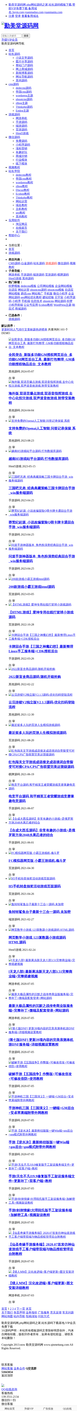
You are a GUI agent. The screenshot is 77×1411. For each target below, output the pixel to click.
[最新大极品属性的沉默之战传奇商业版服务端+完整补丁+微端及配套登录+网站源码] (42, 998)
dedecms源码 (23, 87)
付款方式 (43, 1316)
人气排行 (18, 329)
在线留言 (21, 227)
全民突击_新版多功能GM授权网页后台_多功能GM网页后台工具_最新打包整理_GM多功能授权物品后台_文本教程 (42, 359)
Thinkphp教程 (24, 197)
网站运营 (21, 201)
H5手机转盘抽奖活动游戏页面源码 (35, 886)
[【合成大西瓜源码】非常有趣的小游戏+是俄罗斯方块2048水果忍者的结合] (42, 822)
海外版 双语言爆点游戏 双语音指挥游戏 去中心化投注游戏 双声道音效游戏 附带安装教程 (42, 398)
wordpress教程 (24, 182)
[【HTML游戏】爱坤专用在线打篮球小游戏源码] (40, 604)
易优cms (26, 293)
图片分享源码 (24, 61)
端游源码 (21, 125)
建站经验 (48, 297)
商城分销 (21, 155)
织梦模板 (14, 285)
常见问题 (68, 1312)
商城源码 (21, 308)
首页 (11, 50)
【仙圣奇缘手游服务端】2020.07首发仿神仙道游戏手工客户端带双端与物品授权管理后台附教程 (42, 1249)
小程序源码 (23, 144)
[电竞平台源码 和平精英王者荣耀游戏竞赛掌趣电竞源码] (42, 788)
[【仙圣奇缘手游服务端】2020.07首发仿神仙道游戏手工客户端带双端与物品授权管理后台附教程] (42, 1236)
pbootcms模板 (55, 289)
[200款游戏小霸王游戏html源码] (29, 578)
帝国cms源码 (24, 91)
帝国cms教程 (24, 178)
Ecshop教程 (23, 193)
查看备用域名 (30, 15)
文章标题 (30, 329)
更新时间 (7, 329)
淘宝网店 (21, 224)
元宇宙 (59, 297)
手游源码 (21, 121)
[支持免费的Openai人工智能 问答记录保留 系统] (39, 420)
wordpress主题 (24, 95)
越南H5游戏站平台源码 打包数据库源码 (38, 459)
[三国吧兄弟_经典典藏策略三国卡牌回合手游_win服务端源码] (42, 480)
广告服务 (43, 1312)
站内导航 (19, 1316)
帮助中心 (14, 235)
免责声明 (19, 1312)
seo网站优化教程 (31, 297)
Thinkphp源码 (24, 106)
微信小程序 (60, 293)
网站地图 (7, 1316)
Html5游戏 (22, 133)
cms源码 (14, 84)
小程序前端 (16, 304)
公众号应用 (31, 304)
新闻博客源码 (24, 72)
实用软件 (14, 220)
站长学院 (14, 171)
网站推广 (37, 293)
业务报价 (31, 1312)
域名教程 (21, 205)
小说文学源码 (24, 57)
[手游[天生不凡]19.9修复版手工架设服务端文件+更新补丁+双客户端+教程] (42, 1168)
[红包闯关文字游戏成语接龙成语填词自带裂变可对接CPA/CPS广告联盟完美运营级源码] (42, 754)
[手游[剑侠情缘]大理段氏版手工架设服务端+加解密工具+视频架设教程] (42, 1202)
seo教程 (20, 212)
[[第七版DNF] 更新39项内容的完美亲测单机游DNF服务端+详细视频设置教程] (42, 1032)
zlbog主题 (22, 103)
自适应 (13, 289)
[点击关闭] (1, 1382)
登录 (18, 15)
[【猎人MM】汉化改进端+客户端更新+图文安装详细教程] (42, 1275)
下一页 (20, 1308)
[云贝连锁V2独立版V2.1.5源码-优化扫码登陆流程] (41, 694)
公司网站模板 (45, 285)
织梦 (70, 301)
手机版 (48, 293)
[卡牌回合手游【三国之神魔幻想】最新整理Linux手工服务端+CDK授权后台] (42, 638)
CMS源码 (14, 263)
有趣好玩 (21, 152)
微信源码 (14, 137)
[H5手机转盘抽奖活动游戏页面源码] (32, 878)
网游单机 (21, 118)
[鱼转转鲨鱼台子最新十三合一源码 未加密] (36, 904)
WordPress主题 (62, 304)
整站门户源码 (24, 65)
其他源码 (21, 80)
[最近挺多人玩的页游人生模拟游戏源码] (34, 724)
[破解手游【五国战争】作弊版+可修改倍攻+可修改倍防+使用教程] (42, 1066)
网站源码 (60, 301)
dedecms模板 (28, 285)
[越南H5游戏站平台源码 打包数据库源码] (35, 451)
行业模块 (21, 159)
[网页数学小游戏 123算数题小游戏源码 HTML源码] (41, 929)
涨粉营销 (21, 148)
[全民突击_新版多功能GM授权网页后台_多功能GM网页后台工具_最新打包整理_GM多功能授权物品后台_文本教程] (42, 346)
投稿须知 (31, 1316)
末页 (29, 1308)
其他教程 (21, 216)
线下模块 (21, 163)
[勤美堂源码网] (20, 25)
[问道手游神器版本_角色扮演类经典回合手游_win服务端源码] (42, 548)
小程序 (16, 301)
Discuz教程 (22, 190)
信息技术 (36, 301)
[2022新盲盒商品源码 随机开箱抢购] (32, 668)
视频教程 (14, 167)
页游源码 (21, 129)
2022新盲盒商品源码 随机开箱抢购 (35, 677)
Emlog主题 (22, 110)
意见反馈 (56, 1312)
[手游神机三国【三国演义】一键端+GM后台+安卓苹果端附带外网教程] (42, 1100)
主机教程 (21, 208)
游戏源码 (14, 114)
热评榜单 (41, 329)
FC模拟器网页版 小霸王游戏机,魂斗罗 (37, 861)
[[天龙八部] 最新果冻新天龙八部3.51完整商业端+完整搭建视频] (42, 964)
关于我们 (21, 231)
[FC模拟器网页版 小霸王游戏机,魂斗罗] (34, 852)
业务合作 (19, 1368)
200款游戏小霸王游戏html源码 (32, 587)
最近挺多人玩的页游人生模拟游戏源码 (37, 733)
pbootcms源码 (24, 99)
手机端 (25, 301)
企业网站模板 (63, 285)
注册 (11, 15)
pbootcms (48, 301)
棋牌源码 (63, 274)
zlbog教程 (22, 186)
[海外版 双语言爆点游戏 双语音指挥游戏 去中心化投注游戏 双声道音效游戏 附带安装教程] (42, 385)
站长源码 (14, 53)
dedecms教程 (23, 174)
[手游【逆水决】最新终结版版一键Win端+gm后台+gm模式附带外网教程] (42, 1134)
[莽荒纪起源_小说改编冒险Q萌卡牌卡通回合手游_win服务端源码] (42, 514)
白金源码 (27, 263)
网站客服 (7, 1368)
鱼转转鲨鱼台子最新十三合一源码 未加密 (40, 912)
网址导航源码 (24, 76)
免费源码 (21, 140)
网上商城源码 (24, 69)
